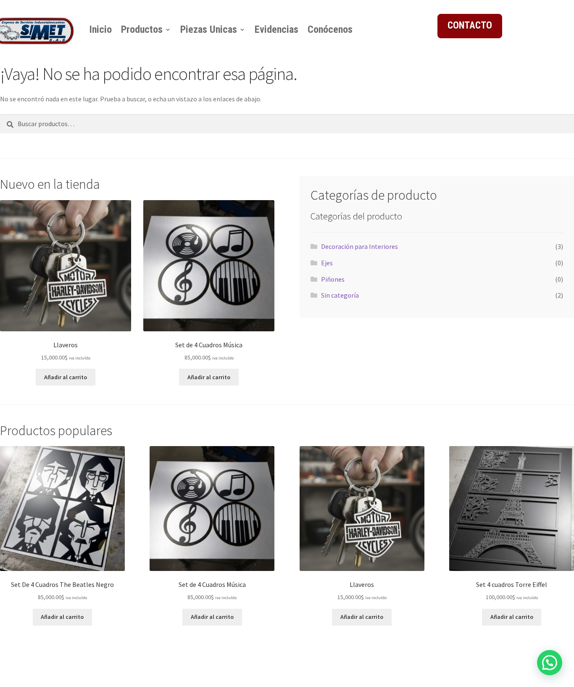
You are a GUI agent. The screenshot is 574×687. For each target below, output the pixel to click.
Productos (142, 29)
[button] (549, 662)
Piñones (333, 279)
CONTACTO (470, 25)
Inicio (100, 29)
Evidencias (276, 29)
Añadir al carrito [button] (65, 377)
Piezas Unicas (208, 29)
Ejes (327, 263)
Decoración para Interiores (359, 246)
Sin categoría (340, 295)
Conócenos (330, 29)
